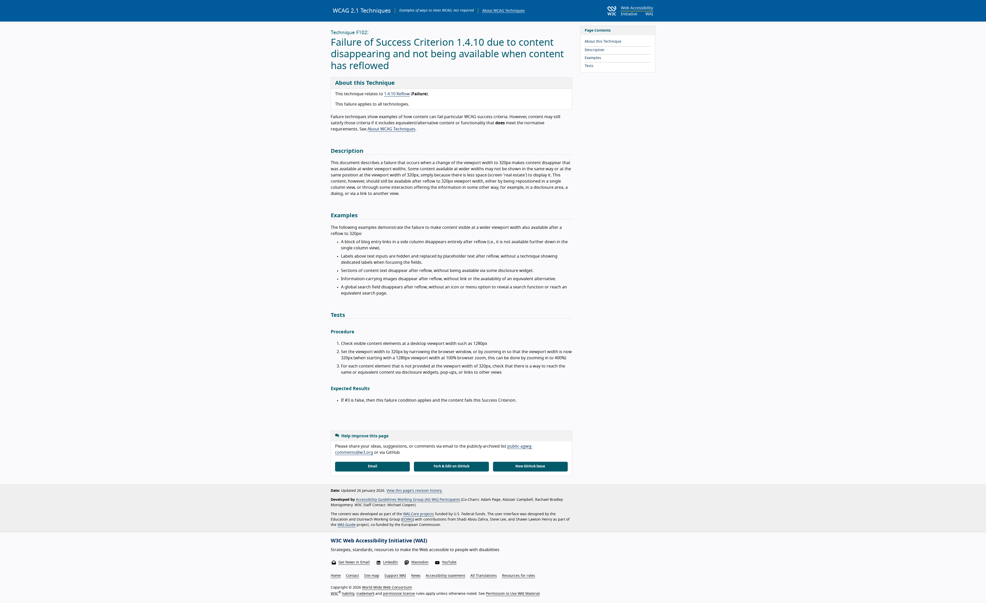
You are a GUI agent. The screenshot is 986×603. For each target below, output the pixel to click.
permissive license (399, 594)
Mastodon (420, 562)
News (416, 576)
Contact (352, 576)
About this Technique (603, 41)
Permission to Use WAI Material (513, 594)
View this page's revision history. (414, 491)
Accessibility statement (445, 576)
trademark (365, 594)
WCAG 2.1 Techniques (362, 11)
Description (594, 50)
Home (336, 576)
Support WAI (395, 576)
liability (348, 594)
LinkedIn (390, 562)
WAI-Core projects (418, 514)
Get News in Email (354, 562)
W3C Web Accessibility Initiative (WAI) (379, 540)
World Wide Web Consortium (387, 587)
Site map (371, 576)
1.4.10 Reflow (397, 94)
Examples (593, 58)
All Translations (483, 576)
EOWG (407, 519)
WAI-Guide (346, 525)
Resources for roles (518, 576)
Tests (589, 66)
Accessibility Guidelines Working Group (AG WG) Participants (408, 500)
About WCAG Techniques (503, 11)
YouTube (449, 562)
